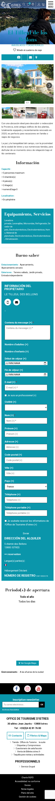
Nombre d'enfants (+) (17, 351)
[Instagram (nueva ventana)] (27, 688)
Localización (36, 57)
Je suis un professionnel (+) (21, 395)
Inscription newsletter (26, 699)
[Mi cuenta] (38, 4)
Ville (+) (9, 467)
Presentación (24, 57)
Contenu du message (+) (19, 322)
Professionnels (27, 761)
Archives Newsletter (10, 710)
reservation (14, 554)
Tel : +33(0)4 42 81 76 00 (27, 728)
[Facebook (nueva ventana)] (16, 688)
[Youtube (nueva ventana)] (38, 688)
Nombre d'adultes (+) (16, 344)
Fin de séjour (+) (14, 370)
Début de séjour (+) (15, 358)
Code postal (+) (13, 454)
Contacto (30, 57)
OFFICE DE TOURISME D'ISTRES (27, 718)
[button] (43, 4)
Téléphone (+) (12, 494)
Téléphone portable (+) (17, 507)
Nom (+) (10, 415)
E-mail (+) (11, 382)
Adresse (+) (11, 441)
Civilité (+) (10, 401)
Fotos (19, 57)
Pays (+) (9, 481)
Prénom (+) (11, 428)
